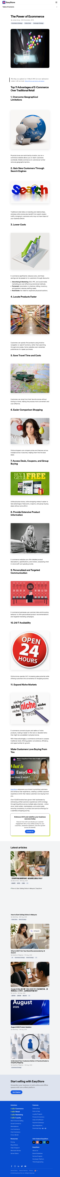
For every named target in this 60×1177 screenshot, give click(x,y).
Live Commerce (15, 1129)
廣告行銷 (25, 995)
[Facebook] (11, 1166)
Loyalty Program (37, 1114)
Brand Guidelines (37, 1153)
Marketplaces (15, 1126)
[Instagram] (15, 1166)
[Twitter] (22, 1166)
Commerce (17, 1108)
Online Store (28, 23)
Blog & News (14, 1145)
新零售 (18, 883)
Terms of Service (23, 1170)
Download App (37, 1128)
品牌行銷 (13, 995)
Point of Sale (36, 1111)
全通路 (23, 883)
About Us (35, 1150)
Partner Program (37, 1156)
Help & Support (15, 1148)
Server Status (15, 1153)
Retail (15, 1111)
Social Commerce (16, 1123)
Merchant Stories (16, 1150)
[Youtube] (25, 1166)
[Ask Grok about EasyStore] (47, 1142)
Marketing (17, 1115)
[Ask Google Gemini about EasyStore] (40, 1142)
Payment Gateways (38, 1122)
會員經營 (13, 883)
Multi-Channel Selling (17, 1120)
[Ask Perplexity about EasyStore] (44, 1142)
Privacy (31, 1170)
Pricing (13, 1142)
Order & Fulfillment (37, 1120)
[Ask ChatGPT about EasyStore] (33, 1142)
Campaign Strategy (38, 23)
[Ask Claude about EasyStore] (37, 1142)
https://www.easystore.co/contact (34, 81)
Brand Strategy (22, 919)
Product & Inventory (38, 1117)
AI (12, 957)
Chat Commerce (15, 1132)
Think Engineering (37, 1162)
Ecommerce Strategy (17, 23)
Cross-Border (15, 1135)
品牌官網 (19, 995)
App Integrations (37, 1125)
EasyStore (14, 789)
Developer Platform (38, 1159)
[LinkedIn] (18, 1166)
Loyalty (16, 1118)
